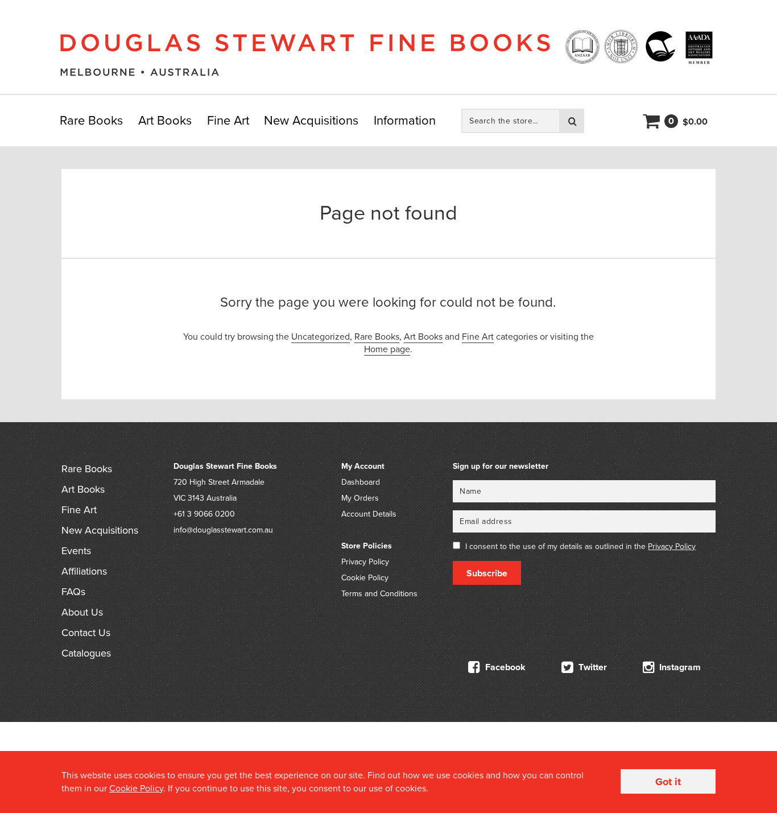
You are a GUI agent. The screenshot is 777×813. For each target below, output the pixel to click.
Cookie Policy (364, 578)
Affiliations (84, 571)
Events (76, 550)
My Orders (360, 498)
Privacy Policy (365, 562)
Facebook (504, 667)
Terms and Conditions (379, 594)
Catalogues (86, 653)
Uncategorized (320, 336)
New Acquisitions (311, 120)
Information (405, 120)
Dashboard (360, 482)
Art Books (165, 120)
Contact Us (85, 632)
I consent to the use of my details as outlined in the (580, 546)
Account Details (368, 514)
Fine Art (228, 120)
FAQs (73, 591)
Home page (387, 349)
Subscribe (486, 573)
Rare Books (91, 120)
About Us (82, 612)
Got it (668, 781)
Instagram (679, 667)
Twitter (591, 667)
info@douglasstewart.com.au (223, 530)
